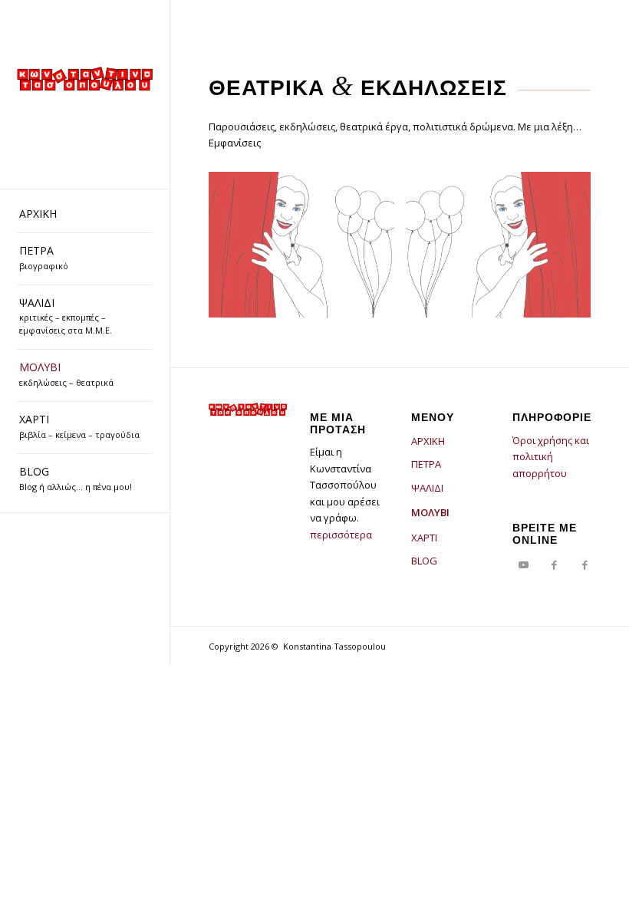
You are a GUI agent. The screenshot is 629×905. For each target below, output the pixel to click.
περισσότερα (341, 534)
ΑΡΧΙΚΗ (428, 441)
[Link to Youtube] (523, 564)
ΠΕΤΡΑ (426, 464)
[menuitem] (85, 214)
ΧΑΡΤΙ (424, 538)
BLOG (424, 561)
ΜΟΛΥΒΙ (430, 512)
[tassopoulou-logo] (85, 78)
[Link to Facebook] (554, 564)
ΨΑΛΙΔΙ (427, 488)
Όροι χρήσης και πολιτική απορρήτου (550, 456)
